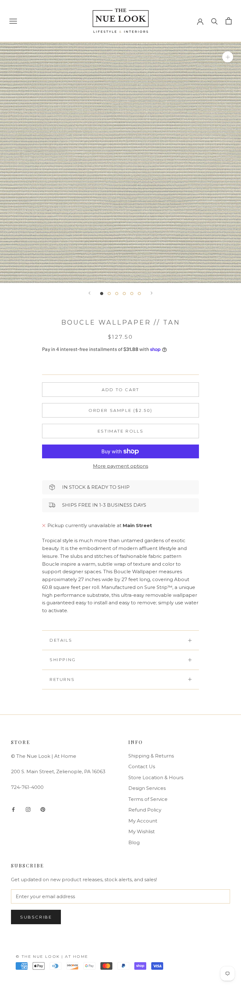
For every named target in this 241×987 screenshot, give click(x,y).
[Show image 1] (101, 293)
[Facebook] (13, 809)
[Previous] (89, 293)
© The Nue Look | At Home (52, 956)
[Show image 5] (131, 293)
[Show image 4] (124, 293)
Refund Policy (144, 810)
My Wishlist (141, 831)
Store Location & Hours (155, 777)
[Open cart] (229, 20)
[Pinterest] (42, 809)
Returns (62, 679)
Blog (134, 842)
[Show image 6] (139, 293)
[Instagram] (28, 809)
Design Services (147, 788)
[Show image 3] (116, 293)
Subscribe (36, 917)
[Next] (152, 293)
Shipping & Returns (151, 756)
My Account (142, 821)
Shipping (63, 659)
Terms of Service (148, 799)
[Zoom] (227, 56)
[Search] (214, 21)
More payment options (120, 466)
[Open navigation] (13, 21)
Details (61, 640)
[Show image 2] (109, 293)
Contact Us (141, 766)
